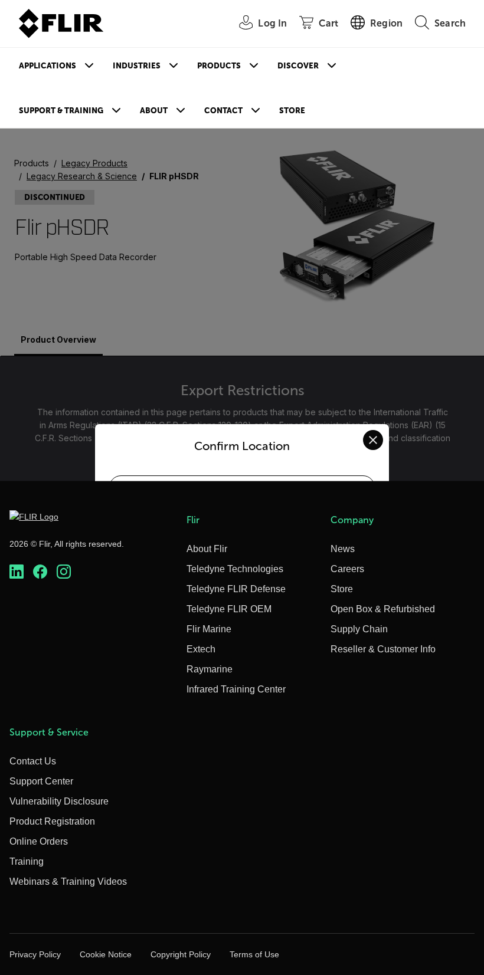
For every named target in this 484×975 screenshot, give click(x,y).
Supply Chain (359, 629)
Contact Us (32, 761)
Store (292, 110)
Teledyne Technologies (235, 569)
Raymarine (210, 669)
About (154, 110)
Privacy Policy (35, 954)
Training (26, 861)
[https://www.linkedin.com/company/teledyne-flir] (16, 571)
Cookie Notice (106, 954)
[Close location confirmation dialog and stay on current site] (373, 440)
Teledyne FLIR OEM (229, 609)
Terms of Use (254, 954)
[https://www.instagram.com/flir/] (64, 571)
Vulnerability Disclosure (59, 801)
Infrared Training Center (236, 689)
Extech (201, 649)
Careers (347, 569)
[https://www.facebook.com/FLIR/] (40, 571)
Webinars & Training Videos (68, 881)
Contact (223, 110)
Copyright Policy (181, 954)
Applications (47, 65)
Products (219, 65)
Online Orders (38, 841)
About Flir (207, 549)
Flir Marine (209, 629)
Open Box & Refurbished (383, 609)
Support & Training (61, 110)
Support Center (41, 781)
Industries (137, 65)
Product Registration (52, 821)
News (343, 549)
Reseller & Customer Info (383, 649)
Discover (298, 65)
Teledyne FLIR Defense (236, 589)
